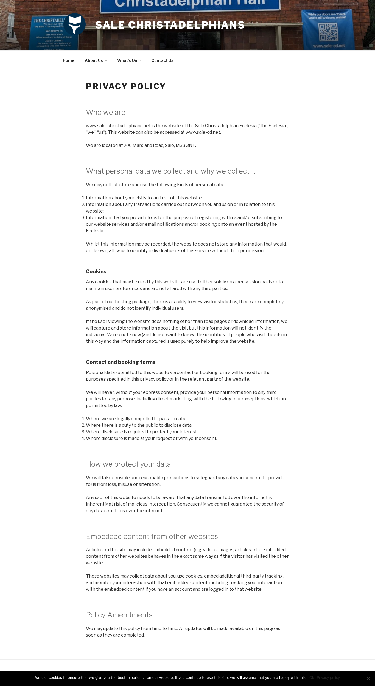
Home (68, 60)
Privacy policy (328, 677)
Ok (311, 677)
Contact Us (162, 60)
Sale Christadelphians (170, 25)
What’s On (127, 60)
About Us (94, 60)
